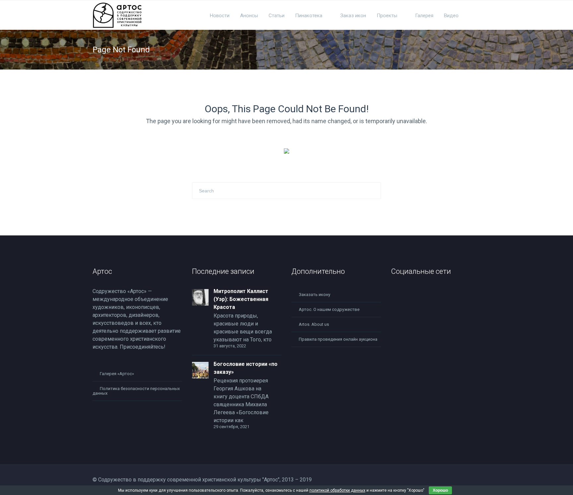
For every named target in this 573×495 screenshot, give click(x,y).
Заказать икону (314, 294)
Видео (451, 16)
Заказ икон (353, 16)
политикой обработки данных (337, 490)
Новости (219, 16)
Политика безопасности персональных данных (136, 391)
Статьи (277, 16)
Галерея (424, 16)
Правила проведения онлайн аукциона (338, 339)
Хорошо (440, 490)
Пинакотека (308, 16)
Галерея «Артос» (117, 373)
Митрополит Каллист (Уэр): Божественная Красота (241, 299)
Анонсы (249, 16)
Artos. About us (314, 324)
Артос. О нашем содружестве (329, 309)
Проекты (387, 16)
